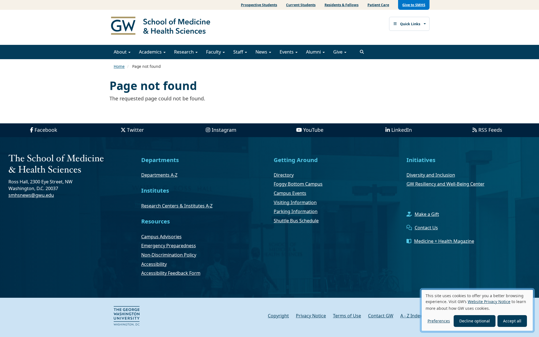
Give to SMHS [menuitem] (413, 5)
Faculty (214, 52)
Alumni (314, 52)
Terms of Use (347, 316)
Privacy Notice (311, 316)
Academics (151, 52)
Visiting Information (295, 202)
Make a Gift (427, 214)
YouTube (313, 129)
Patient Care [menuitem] (378, 5)
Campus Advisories (161, 237)
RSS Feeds (490, 129)
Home (119, 66)
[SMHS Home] (162, 26)
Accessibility (154, 264)
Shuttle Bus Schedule (296, 221)
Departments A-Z (159, 175)
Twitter (135, 129)
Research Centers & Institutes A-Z (177, 206)
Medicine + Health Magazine (444, 241)
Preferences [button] (439, 321)
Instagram (224, 129)
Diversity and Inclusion (430, 175)
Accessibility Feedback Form (170, 273)
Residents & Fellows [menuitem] (341, 5)
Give (338, 52)
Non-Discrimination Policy (168, 255)
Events (287, 52)
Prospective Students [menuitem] (259, 5)
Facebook (46, 129)
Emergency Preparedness (168, 246)
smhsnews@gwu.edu (31, 195)
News (261, 52)
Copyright (278, 316)
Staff (238, 52)
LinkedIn (401, 129)
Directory (284, 175)
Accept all (512, 321)
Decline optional (474, 321)
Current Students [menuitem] (301, 5)
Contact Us (426, 228)
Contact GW (380, 316)
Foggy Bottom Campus (298, 184)
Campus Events (290, 193)
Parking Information (296, 211)
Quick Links (410, 24)
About (121, 52)
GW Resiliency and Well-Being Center (445, 184)
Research (184, 52)
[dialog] (477, 310)
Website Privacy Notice (489, 301)
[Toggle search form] (362, 52)
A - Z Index (411, 316)
